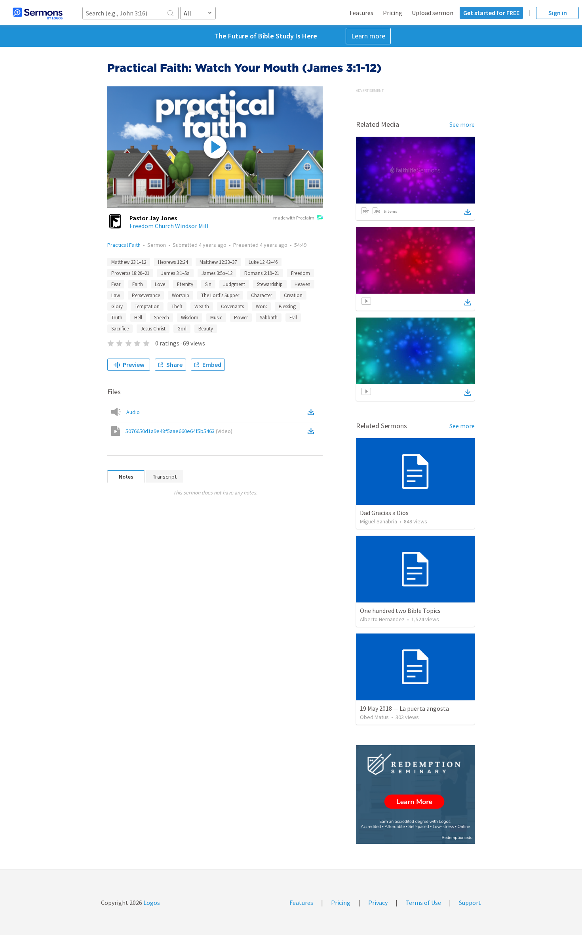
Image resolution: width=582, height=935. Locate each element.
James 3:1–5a (175, 273)
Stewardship (270, 284)
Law (115, 295)
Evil (293, 317)
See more (462, 124)
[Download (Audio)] (312, 412)
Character (261, 295)
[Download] (467, 212)
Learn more (368, 35)
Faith (137, 284)
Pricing (392, 13)
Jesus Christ (153, 328)
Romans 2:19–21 (261, 273)
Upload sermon (432, 13)
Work (261, 306)
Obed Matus (374, 717)
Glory (117, 306)
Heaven (302, 284)
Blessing (287, 306)
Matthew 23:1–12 (128, 262)
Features (361, 13)
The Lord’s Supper (220, 295)
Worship (180, 295)
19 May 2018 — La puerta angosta (404, 708)
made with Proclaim (293, 218)
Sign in (557, 13)
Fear (115, 284)
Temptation (147, 306)
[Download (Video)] (312, 431)
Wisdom (189, 317)
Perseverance (146, 295)
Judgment (234, 284)
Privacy (378, 902)
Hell (138, 317)
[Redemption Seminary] (415, 794)
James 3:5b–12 (217, 273)
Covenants (232, 306)
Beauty (205, 328)
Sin (208, 284)
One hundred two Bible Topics (400, 610)
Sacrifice (120, 328)
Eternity (185, 284)
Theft (177, 306)
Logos (151, 902)
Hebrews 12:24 (173, 262)
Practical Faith (124, 244)
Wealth (201, 306)
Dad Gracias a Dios (384, 513)
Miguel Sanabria (378, 521)
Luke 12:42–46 (263, 262)
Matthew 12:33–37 (218, 262)
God (181, 328)
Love (160, 284)
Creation (293, 295)
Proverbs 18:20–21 (130, 273)
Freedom (300, 273)
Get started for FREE (491, 13)
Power (241, 317)
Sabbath (269, 317)
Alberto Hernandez (382, 619)
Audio (133, 412)
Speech (161, 317)
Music (216, 317)
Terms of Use (423, 902)
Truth (116, 317)
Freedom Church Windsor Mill (169, 226)
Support (470, 902)
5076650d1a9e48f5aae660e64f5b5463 (179, 431)
